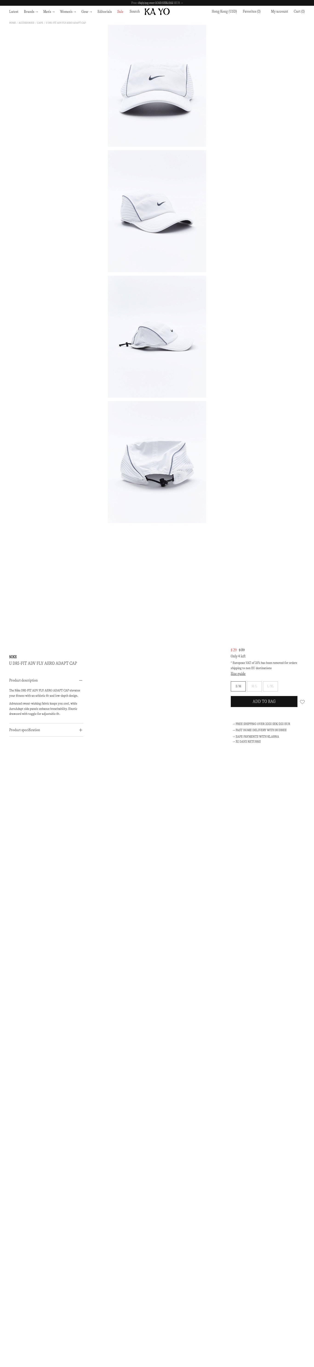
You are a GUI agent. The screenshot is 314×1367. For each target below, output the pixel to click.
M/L (254, 686)
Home (12, 22)
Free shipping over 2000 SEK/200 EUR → (157, 3)
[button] (299, 11)
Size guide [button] (238, 673)
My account (279, 11)
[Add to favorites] (302, 701)
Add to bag (264, 701)
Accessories (26, 22)
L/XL (270, 686)
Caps (40, 22)
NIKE (13, 657)
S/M (238, 686)
